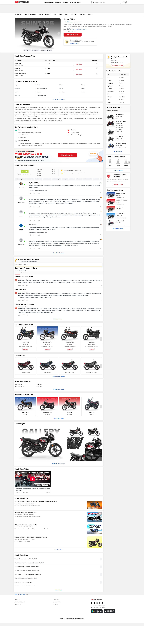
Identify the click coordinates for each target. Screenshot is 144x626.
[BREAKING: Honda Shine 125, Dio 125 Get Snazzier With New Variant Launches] (94, 505)
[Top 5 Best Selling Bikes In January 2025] (94, 517)
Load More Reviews (58, 253)
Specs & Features (60, 99)
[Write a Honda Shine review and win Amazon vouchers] (58, 155)
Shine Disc (17, 68)
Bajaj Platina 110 (120, 220)
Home (16, 594)
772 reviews (70, 22)
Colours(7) (28, 50)
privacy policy (57, 602)
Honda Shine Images (59, 463)
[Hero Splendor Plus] (25, 404)
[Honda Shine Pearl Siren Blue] (47, 364)
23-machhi (21, 188)
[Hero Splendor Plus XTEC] (47, 404)
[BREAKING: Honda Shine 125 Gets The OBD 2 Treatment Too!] (94, 542)
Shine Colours (61, 376)
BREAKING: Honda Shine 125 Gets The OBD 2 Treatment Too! (31, 537)
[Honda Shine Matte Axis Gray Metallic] (91, 364)
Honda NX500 (119, 130)
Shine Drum (18, 63)
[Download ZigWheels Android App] (97, 611)
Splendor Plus (25, 412)
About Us (17, 599)
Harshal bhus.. (21, 202)
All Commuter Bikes (118, 228)
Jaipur (109, 102)
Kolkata (109, 80)
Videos (50, 50)
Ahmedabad (110, 91)
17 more (93, 455)
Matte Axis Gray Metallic (91, 372)
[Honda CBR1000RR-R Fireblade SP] (110, 124)
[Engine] (76, 443)
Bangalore (110, 83)
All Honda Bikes (118, 151)
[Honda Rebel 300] (110, 117)
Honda (24, 594)
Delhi (109, 77)
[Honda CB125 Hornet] (110, 146)
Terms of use (56, 599)
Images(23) (36, 50)
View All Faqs (58, 590)
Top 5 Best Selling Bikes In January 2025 (25, 512)
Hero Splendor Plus (120, 193)
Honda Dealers (119, 170)
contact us (18, 604)
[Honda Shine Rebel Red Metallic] (25, 364)
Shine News (60, 550)
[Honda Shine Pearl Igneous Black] (69, 364)
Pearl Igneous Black (69, 372)
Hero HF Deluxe (119, 207)
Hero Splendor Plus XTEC (122, 200)
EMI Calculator (114, 60)
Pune (109, 94)
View (44, 50)
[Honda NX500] (110, 132)
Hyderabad (110, 86)
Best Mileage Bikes (59, 418)
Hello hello (21, 216)
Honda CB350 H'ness (120, 214)
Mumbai (110, 88)
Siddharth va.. (21, 244)
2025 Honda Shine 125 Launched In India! (26, 525)
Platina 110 (91, 412)
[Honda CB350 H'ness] (110, 216)
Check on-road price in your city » (79, 29)
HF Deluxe (69, 412)
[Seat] (76, 455)
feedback (55, 604)
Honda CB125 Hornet (121, 143)
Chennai (110, 96)
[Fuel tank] (93, 443)
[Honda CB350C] (110, 139)
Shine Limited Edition (20, 73)
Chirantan (21, 229)
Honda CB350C (119, 136)
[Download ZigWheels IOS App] (109, 611)
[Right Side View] (76, 431)
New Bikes (20, 594)
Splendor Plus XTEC (47, 412)
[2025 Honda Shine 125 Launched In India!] (94, 529)
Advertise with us (20, 602)
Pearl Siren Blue (47, 372)
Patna (109, 99)
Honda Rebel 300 (120, 114)
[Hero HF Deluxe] (69, 404)
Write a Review (77, 22)
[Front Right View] (93, 431)
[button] (93, 2)
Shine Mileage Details (58, 389)
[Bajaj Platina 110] (92, 404)
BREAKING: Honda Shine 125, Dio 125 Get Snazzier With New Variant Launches (36, 501)
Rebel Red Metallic (25, 372)
